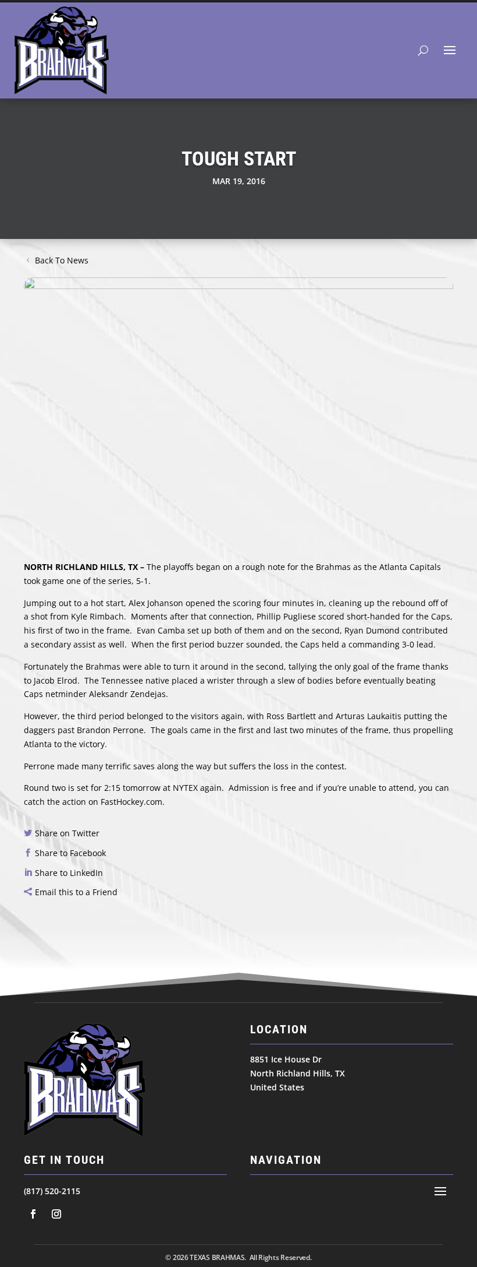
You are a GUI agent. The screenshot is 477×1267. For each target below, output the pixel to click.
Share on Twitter (67, 833)
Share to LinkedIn (69, 872)
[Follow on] (33, 1214)
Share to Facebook (70, 852)
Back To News (61, 260)
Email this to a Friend (76, 892)
